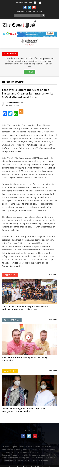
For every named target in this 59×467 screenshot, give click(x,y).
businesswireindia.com (15, 102)
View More (53, 274)
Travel (29, 71)
